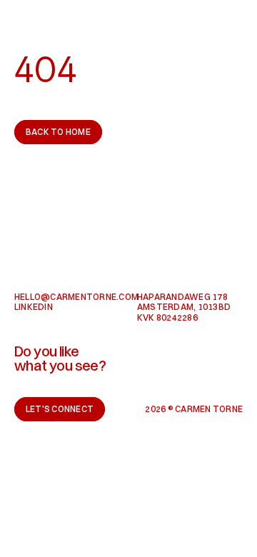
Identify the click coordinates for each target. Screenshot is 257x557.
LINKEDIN (33, 306)
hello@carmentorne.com (76, 296)
